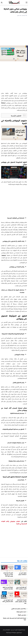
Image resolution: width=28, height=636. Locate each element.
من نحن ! (12, 630)
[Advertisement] (14, 31)
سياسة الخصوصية (21, 630)
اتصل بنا (16, 630)
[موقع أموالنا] (14, 2)
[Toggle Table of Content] (23, 115)
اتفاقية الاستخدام (6, 630)
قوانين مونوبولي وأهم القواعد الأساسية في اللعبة (14, 522)
